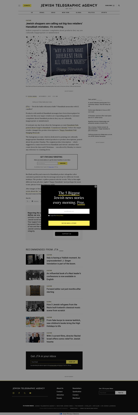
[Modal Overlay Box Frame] (69, 207)
